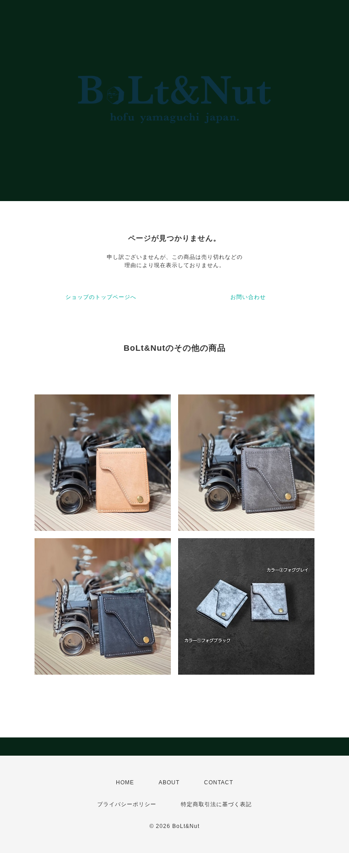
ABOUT (169, 782)
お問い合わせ (248, 297)
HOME (125, 782)
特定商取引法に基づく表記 (216, 804)
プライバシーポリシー (126, 804)
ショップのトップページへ (100, 297)
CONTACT (218, 782)
